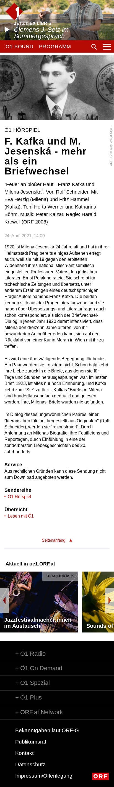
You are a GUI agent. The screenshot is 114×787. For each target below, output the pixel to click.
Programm (55, 46)
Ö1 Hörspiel (19, 496)
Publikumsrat (30, 742)
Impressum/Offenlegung (43, 776)
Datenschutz (30, 764)
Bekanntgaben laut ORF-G (47, 730)
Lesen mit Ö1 (21, 516)
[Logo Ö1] (14, 11)
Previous (4, 600)
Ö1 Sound (19, 46)
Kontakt (24, 753)
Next (109, 600)
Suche (94, 47)
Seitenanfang (53, 540)
